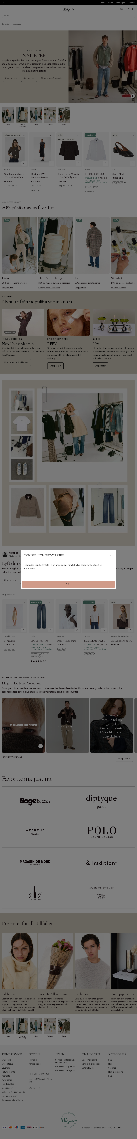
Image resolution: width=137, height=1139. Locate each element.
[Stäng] (110, 555)
